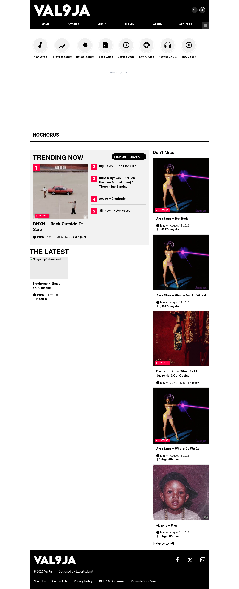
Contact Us (59, 581)
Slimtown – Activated (115, 210)
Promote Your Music (144, 581)
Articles (185, 24)
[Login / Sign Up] (202, 10)
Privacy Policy (83, 581)
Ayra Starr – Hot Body (172, 218)
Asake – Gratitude (112, 198)
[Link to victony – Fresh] (181, 492)
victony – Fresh (167, 525)
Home (46, 24)
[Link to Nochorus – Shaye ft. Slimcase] (49, 268)
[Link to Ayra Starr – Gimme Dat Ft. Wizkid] (181, 262)
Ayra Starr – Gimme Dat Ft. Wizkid (181, 295)
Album (157, 24)
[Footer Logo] (55, 559)
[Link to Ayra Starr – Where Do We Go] (181, 416)
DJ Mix (129, 24)
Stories (74, 24)
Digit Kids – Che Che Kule (117, 166)
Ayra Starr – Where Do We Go (178, 448)
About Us (40, 581)
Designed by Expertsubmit (76, 571)
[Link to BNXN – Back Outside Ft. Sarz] (60, 191)
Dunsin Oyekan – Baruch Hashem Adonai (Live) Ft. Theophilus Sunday (117, 182)
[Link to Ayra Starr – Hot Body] (181, 185)
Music (101, 24)
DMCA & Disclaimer (111, 581)
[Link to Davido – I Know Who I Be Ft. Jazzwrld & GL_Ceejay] (181, 338)
